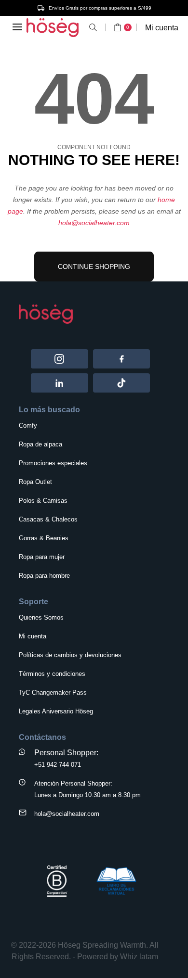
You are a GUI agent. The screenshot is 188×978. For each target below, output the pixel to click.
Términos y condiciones (52, 673)
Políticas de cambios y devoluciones (70, 655)
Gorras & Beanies (43, 538)
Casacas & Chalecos (48, 519)
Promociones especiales (53, 463)
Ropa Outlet (35, 481)
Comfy (28, 425)
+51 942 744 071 (57, 764)
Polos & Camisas (43, 500)
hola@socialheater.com (94, 223)
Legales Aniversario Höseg (56, 711)
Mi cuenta (161, 28)
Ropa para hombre (44, 575)
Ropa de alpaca (40, 444)
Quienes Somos (41, 617)
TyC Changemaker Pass (53, 692)
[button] (93, 27)
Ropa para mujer (42, 556)
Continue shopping (94, 266)
